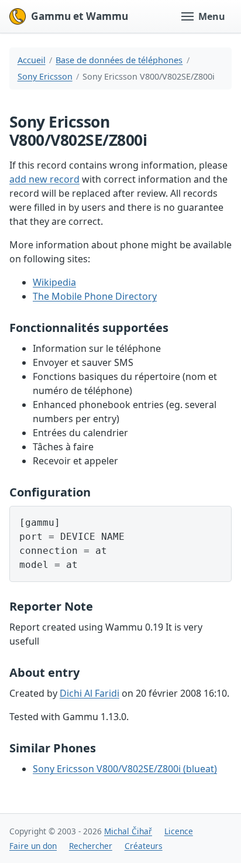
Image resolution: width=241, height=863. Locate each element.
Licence (178, 831)
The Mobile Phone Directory (95, 296)
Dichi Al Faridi (89, 693)
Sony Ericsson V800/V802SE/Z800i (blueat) (125, 768)
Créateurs (144, 845)
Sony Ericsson (45, 76)
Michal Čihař (128, 831)
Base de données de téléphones (119, 60)
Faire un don (33, 845)
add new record (44, 179)
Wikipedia (54, 282)
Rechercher (90, 845)
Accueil (32, 60)
